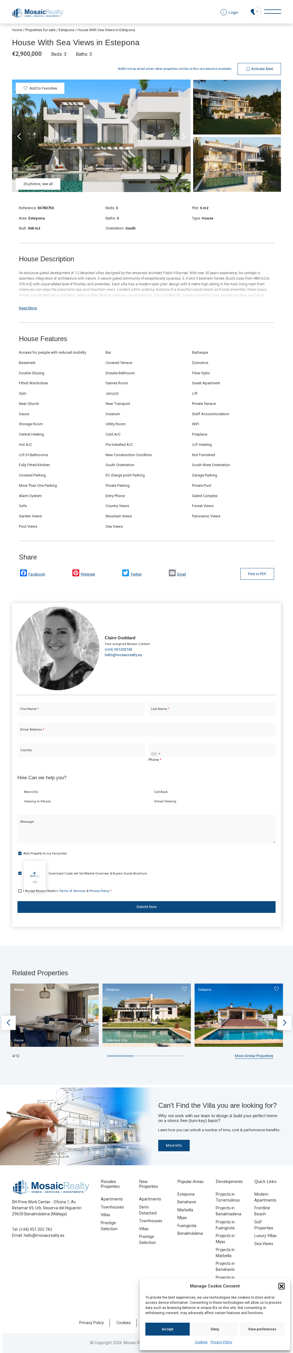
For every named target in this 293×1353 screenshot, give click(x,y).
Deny (215, 1329)
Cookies (201, 1342)
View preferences (262, 1329)
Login (129, 727)
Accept (167, 1329)
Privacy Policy (221, 1342)
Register (162, 727)
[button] (281, 1286)
